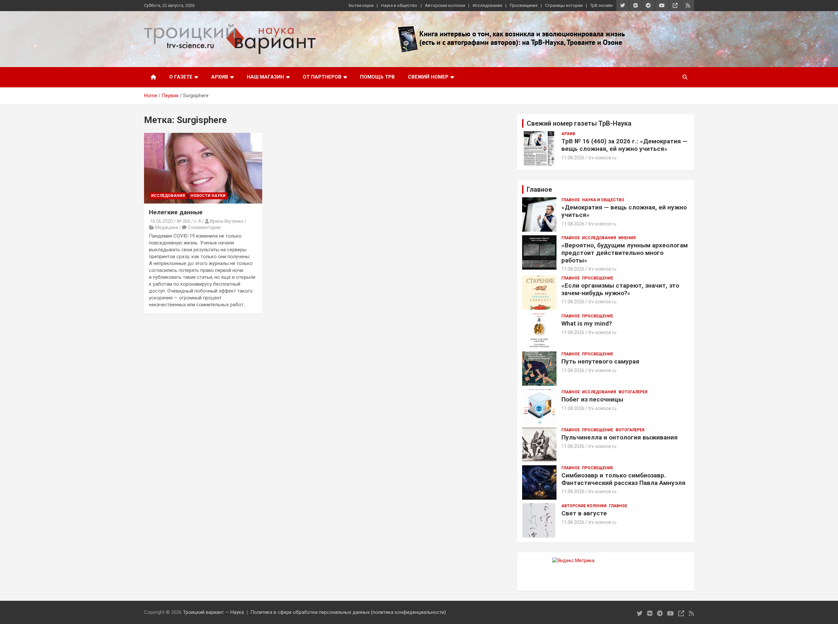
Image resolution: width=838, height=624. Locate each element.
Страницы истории (564, 5)
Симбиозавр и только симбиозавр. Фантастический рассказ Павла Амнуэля (623, 479)
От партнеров (322, 77)
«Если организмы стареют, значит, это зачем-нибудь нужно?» (620, 289)
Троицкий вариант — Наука (213, 612)
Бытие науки (361, 5)
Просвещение (523, 5)
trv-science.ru (602, 157)
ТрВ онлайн (601, 5)
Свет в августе (584, 513)
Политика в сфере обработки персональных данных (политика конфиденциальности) (348, 612)
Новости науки (208, 195)
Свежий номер (428, 77)
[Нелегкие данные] (203, 168)
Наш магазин (265, 77)
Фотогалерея (632, 392)
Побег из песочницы (592, 399)
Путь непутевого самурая (600, 361)
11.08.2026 (572, 157)
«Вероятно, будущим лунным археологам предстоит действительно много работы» (624, 252)
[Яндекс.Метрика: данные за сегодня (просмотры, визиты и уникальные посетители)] (573, 560)
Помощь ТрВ (377, 77)
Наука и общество (399, 5)
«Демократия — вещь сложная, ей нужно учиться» (624, 211)
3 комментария (204, 227)
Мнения (627, 238)
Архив (219, 77)
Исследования (487, 5)
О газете (180, 77)
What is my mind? (586, 323)
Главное (570, 200)
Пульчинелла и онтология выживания (619, 437)
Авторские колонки (445, 5)
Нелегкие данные (176, 212)
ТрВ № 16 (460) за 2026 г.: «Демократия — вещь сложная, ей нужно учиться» (624, 144)
